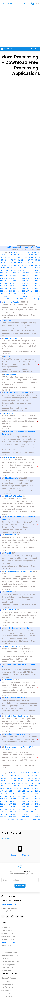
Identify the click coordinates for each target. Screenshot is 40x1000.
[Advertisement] (20, 26)
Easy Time (8, 320)
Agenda (7, 356)
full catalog (5, 838)
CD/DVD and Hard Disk (10, 962)
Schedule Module (11, 302)
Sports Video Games (9, 952)
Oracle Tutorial (7, 984)
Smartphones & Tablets (20, 855)
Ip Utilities (5, 958)
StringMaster (10, 535)
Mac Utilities (6, 945)
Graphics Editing (7, 939)
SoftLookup (8, 896)
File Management (8, 965)
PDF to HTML (9, 457)
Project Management (9, 930)
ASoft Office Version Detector (17, 628)
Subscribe (20, 886)
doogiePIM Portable (13, 646)
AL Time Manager (11, 413)
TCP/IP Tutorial (7, 987)
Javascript (5, 981)
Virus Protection (8, 968)
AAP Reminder (10, 374)
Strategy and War (8, 936)
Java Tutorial (6, 996)
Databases (5, 927)
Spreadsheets (7, 933)
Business (24, 247)
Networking (6, 971)
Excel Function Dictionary (16, 734)
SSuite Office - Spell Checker (17, 716)
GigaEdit (8, 680)
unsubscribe (20, 890)
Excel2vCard (10, 610)
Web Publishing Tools (9, 955)
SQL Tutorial (6, 990)
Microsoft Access (8, 978)
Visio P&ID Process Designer (16, 393)
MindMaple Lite (11, 478)
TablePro (9, 592)
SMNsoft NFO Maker (13, 496)
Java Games (6, 993)
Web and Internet (8, 942)
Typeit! (8, 553)
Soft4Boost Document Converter (18, 571)
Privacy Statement (8, 911)
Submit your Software (10, 908)
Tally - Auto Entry (11, 338)
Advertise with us (9, 904)
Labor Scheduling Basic (15, 698)
